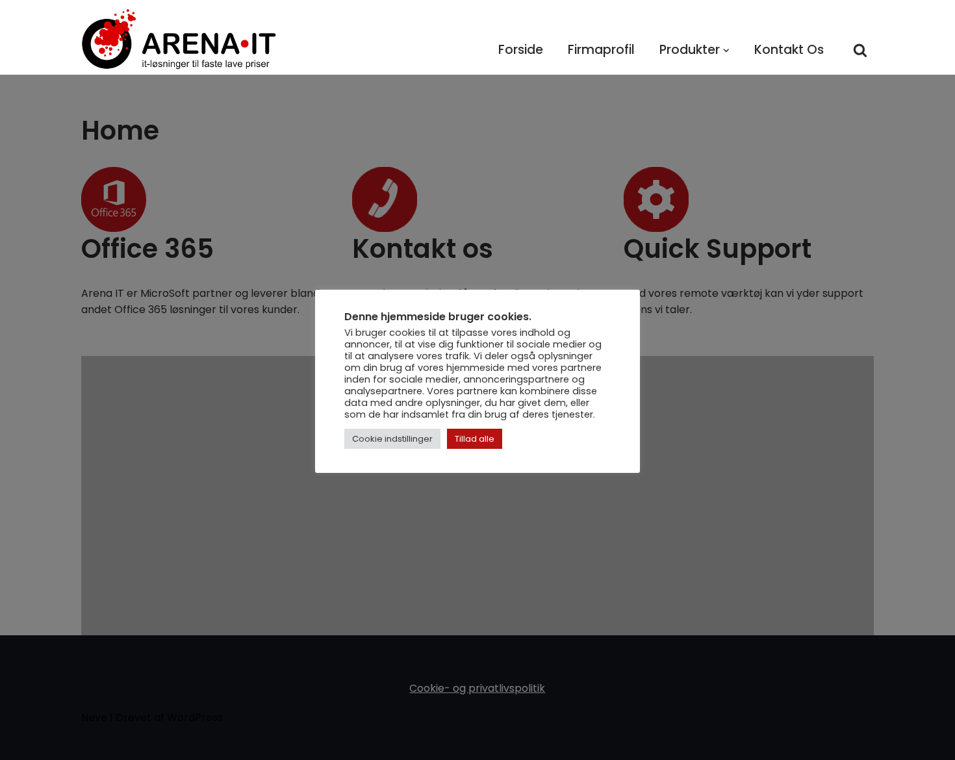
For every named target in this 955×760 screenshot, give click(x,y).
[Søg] (860, 50)
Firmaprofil (601, 49)
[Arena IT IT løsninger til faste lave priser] (178, 39)
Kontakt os (789, 49)
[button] (726, 50)
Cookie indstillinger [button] (392, 439)
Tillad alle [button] (474, 439)
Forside (520, 49)
